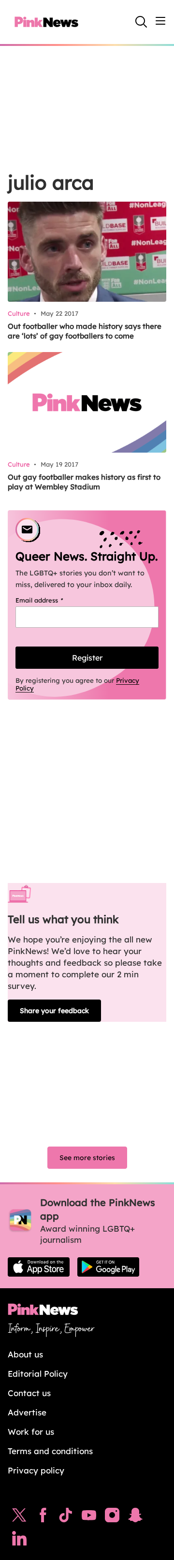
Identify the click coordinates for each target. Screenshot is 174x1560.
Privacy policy (36, 1470)
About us (25, 1354)
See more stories (87, 1157)
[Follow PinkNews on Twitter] (19, 1517)
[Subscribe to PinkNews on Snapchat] (135, 1517)
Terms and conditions (50, 1451)
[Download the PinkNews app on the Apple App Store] (39, 1267)
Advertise (27, 1412)
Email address (51, 600)
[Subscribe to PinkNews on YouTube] (89, 1517)
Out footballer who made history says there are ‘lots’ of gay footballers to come (84, 331)
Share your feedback (54, 1010)
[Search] (141, 22)
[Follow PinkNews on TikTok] (65, 1517)
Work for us (31, 1432)
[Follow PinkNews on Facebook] (42, 1517)
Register (87, 657)
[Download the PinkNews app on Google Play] (108, 1267)
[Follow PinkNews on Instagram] (112, 1517)
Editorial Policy (38, 1374)
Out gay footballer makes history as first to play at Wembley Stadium (84, 481)
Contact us (29, 1393)
